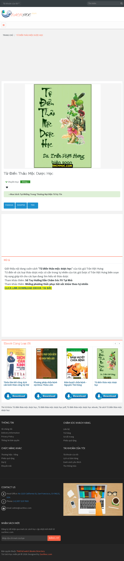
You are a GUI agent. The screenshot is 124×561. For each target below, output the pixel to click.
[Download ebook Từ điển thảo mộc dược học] (107, 363)
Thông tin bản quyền (10, 440)
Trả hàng (67, 433)
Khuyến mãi (6, 466)
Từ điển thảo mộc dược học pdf (52, 407)
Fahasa (9, 205)
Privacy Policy (7, 436)
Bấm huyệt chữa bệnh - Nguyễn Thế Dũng (75, 383)
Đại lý (3, 462)
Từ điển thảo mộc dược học (106, 383)
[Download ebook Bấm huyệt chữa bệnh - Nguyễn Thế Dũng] (77, 363)
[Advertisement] (62, 60)
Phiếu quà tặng (70, 440)
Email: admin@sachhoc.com (19, 508)
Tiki (32, 205)
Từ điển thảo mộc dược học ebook (82, 407)
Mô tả (7, 260)
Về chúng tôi (6, 429)
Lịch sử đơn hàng (70, 458)
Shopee (21, 205)
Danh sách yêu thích (72, 462)
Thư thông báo (69, 466)
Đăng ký (54, 538)
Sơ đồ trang (68, 436)
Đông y (25, 181)
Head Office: (12, 493)
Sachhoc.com (46, 554)
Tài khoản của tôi (70, 454)
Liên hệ (66, 429)
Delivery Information (10, 432)
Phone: (10, 501)
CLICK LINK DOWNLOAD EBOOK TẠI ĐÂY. (28, 288)
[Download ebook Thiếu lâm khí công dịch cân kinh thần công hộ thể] (16, 363)
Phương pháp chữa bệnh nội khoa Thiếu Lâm (45, 383)
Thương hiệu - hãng (9, 454)
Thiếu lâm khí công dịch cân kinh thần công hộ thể (16, 383)
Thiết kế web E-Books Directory (31, 551)
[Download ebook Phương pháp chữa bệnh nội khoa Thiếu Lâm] (46, 363)
